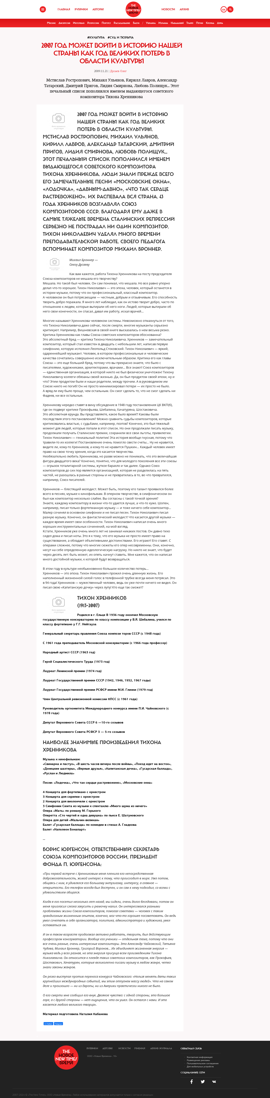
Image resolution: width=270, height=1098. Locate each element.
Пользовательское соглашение (203, 1063)
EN (223, 9)
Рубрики (81, 9)
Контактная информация (199, 1057)
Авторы (98, 9)
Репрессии (93, 23)
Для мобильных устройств (200, 1066)
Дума (220, 23)
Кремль (210, 23)
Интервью (79, 23)
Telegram (58, 1024)
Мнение (51, 23)
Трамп (189, 23)
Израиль (163, 23)
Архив (184, 9)
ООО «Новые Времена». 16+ (102, 1055)
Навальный (177, 23)
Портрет (106, 23)
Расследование (122, 23)
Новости (168, 9)
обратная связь (191, 1048)
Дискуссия (64, 23)
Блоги (136, 23)
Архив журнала (161, 1048)
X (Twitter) (48, 1024)
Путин (199, 23)
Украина (151, 23)
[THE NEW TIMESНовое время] (133, 9)
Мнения (139, 1048)
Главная (64, 9)
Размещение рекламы (198, 1060)
